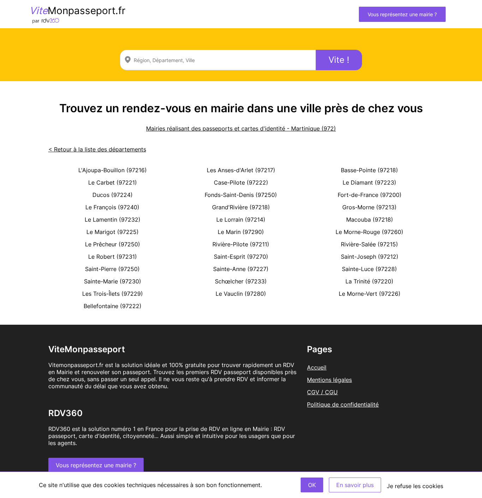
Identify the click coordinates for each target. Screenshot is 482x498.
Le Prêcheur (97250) (112, 244)
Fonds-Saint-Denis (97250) (241, 194)
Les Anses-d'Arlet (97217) (241, 170)
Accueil (316, 367)
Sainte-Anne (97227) (241, 268)
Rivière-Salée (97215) (369, 244)
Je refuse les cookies (415, 486)
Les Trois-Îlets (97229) (112, 293)
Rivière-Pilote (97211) (240, 244)
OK (312, 484)
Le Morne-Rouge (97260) (369, 231)
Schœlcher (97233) (241, 281)
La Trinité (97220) (369, 281)
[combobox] (218, 60)
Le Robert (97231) (112, 256)
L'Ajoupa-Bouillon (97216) (112, 170)
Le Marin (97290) (241, 231)
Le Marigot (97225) (112, 231)
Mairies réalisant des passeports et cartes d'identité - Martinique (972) (241, 128)
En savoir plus (355, 484)
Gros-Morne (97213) (369, 207)
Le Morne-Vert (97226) (369, 293)
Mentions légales (329, 379)
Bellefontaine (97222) (112, 306)
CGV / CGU (322, 392)
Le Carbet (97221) (112, 182)
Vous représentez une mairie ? (402, 14)
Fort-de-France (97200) (370, 194)
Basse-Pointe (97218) (369, 170)
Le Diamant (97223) (369, 182)
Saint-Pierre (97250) (112, 268)
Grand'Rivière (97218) (241, 207)
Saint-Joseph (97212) (369, 256)
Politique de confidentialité (343, 404)
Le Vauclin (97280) (241, 293)
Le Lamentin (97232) (112, 219)
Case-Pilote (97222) (241, 182)
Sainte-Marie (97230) (112, 281)
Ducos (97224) (112, 194)
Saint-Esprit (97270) (241, 256)
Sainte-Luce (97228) (369, 268)
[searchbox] (218, 60)
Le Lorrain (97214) (240, 219)
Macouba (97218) (369, 219)
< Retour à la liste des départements (97, 149)
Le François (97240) (112, 207)
